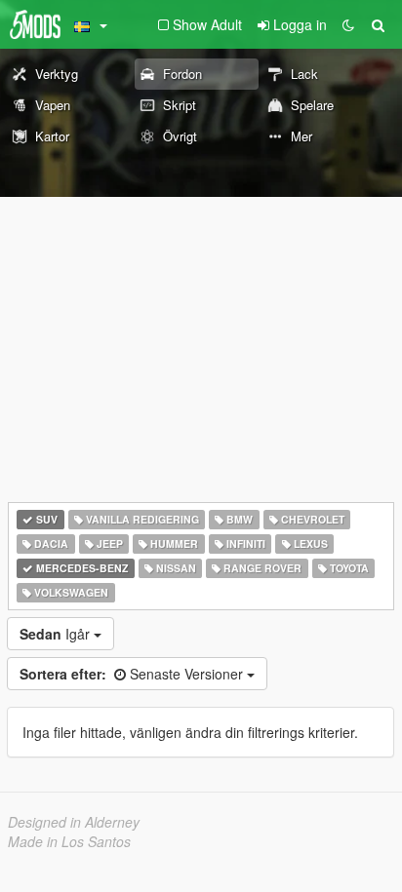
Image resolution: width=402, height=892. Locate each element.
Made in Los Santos (69, 841)
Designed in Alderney (74, 822)
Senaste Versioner (133, 673)
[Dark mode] (348, 24)
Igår (57, 633)
